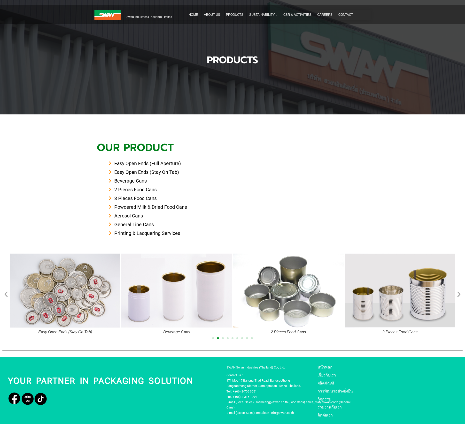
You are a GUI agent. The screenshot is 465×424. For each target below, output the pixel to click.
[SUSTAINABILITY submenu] (277, 15)
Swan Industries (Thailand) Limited (149, 17)
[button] (6, 294)
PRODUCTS (232, 60)
